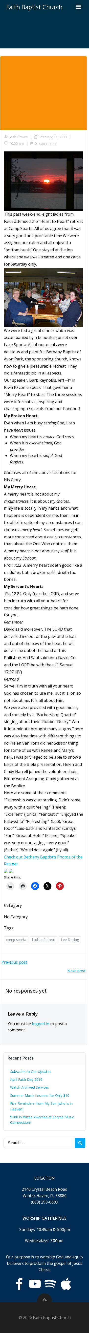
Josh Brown (18, 137)
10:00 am (16, 143)
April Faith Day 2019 (26, 1079)
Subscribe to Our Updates (30, 1071)
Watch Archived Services (29, 1087)
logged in (40, 1023)
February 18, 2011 (53, 137)
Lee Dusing (70, 939)
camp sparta (16, 939)
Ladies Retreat (43, 939)
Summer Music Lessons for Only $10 (39, 1095)
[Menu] (78, 7)
